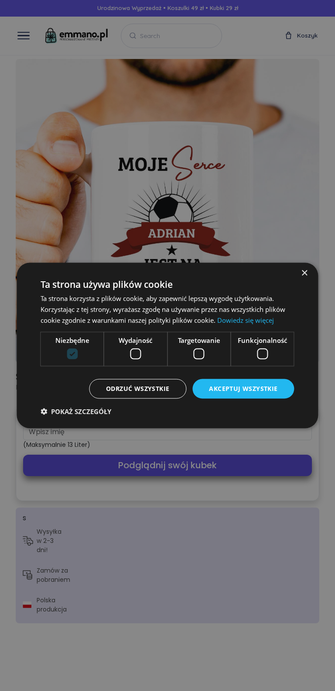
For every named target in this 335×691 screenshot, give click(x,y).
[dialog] (167, 345)
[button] (76, 411)
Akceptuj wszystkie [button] (243, 388)
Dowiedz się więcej (245, 319)
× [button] (304, 273)
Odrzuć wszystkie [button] (137, 388)
